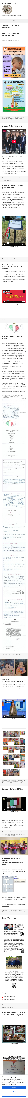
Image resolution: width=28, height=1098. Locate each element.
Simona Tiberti (16, 117)
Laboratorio (13, 835)
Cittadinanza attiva (14, 834)
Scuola (3, 121)
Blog (6, 118)
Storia (19, 179)
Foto (13, 119)
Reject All (14, 1095)
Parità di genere (14, 782)
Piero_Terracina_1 (8, 996)
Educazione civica (5, 119)
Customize (14, 1091)
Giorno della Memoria (12, 126)
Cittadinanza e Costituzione (13, 118)
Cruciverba (20, 911)
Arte (3, 781)
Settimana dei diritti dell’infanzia (11, 34)
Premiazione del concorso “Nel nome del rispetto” (13, 1013)
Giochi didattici (10, 913)
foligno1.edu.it (19, 15)
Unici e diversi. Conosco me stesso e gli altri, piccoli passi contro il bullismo (13, 266)
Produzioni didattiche (17, 913)
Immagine (5, 780)
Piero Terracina (9, 918)
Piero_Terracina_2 (8, 998)
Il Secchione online (9, 3)
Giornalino (15, 179)
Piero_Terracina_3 (8, 999)
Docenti (20, 118)
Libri (15, 119)
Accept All (14, 1087)
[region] (14, 1086)
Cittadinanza (7, 834)
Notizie (17, 119)
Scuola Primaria (5, 657)
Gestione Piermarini (16, 177)
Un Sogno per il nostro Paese (12, 337)
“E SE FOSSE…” (12, 680)
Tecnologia (4, 782)
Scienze (18, 781)
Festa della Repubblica (12, 789)
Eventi (10, 119)
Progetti (20, 119)
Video (21, 179)
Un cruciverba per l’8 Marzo (12, 861)
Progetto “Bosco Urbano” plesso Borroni (13, 186)
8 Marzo (16, 911)
